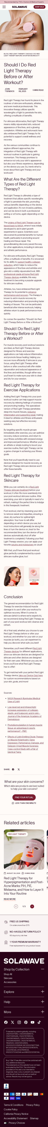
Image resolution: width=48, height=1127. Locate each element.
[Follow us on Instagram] (19, 1022)
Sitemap (34, 1118)
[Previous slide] (16, 906)
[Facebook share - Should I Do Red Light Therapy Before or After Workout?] (13, 769)
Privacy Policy (33, 1105)
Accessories (10, 982)
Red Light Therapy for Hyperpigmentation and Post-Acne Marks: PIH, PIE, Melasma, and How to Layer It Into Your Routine (24, 885)
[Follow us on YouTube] (32, 1022)
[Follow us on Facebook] (6, 1022)
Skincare (8, 978)
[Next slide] (32, 906)
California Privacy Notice (16, 1114)
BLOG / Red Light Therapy (14, 54)
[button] (24, 969)
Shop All (8, 974)
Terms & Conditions (13, 1105)
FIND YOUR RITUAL (24, 797)
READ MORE (10, 899)
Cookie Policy (11, 1109)
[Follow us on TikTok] (39, 1022)
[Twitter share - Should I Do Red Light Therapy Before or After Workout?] (19, 769)
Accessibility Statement (16, 1118)
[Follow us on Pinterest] (26, 1022)
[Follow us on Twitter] (12, 1022)
